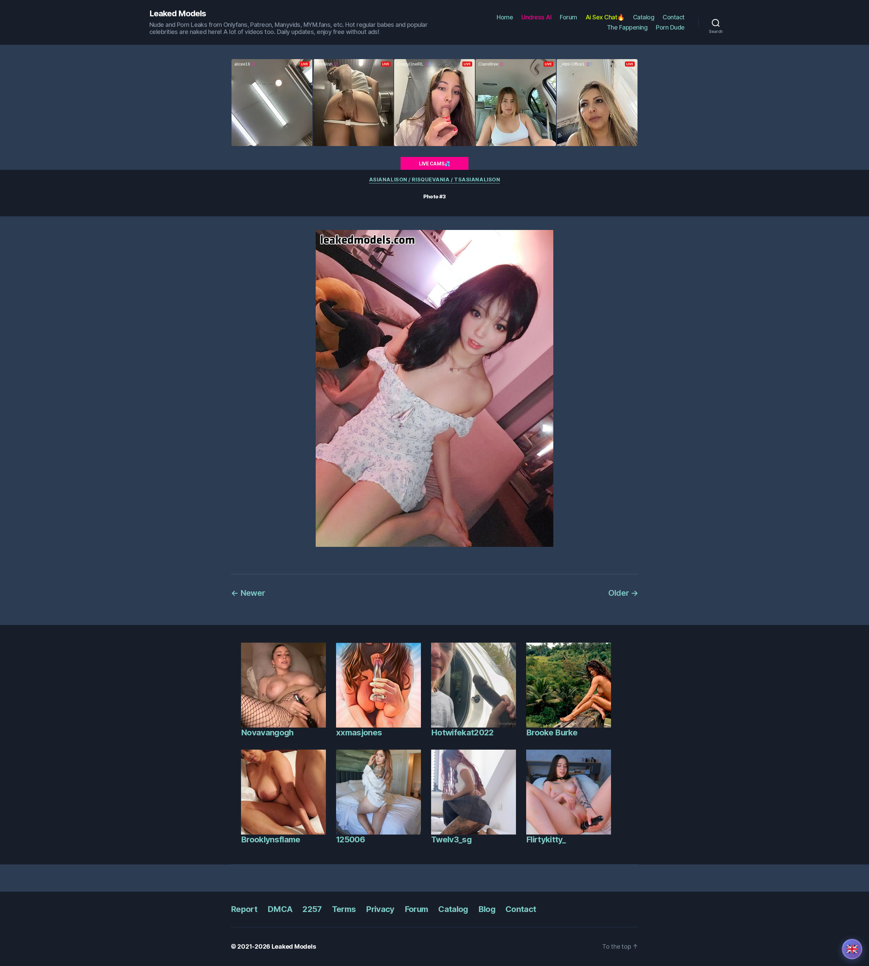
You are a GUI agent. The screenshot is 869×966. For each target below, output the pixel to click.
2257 (311, 909)
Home (505, 17)
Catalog (643, 17)
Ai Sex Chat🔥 (605, 17)
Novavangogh (267, 732)
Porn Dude (670, 27)
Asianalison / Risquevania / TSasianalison (434, 180)
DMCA (279, 909)
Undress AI (536, 17)
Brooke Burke (551, 732)
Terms (344, 909)
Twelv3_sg (451, 839)
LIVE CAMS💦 (434, 163)
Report (244, 909)
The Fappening (627, 27)
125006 (350, 839)
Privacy (380, 909)
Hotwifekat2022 (462, 732)
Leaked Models (177, 14)
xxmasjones (359, 732)
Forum (568, 17)
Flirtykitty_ (546, 839)
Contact (674, 17)
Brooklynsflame (270, 839)
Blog (486, 909)
